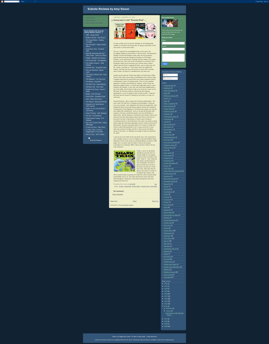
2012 (166, 306)
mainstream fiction (169, 181)
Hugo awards (168, 153)
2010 (166, 321)
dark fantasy (167, 127)
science (166, 228)
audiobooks (167, 88)
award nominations (169, 90)
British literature (168, 106)
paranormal (128, 186)
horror (165, 150)
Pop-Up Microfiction (170, 220)
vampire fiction (168, 262)
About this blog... (91, 20)
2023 (166, 283)
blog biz (166, 98)
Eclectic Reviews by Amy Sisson (108, 9)
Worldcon (166, 269)
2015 (166, 301)
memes (166, 186)
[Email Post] (155, 184)
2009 (166, 324)
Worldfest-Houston (169, 272)
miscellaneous (168, 192)
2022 (166, 286)
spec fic (166, 241)
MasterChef (167, 184)
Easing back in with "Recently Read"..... (130, 20)
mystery (121, 186)
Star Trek (166, 243)
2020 (166, 289)
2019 (166, 291)
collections (167, 114)
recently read (145, 186)
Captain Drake (168, 109)
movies (166, 194)
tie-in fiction (167, 256)
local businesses (169, 173)
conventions (167, 119)
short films (167, 236)
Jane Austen (167, 160)
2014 (166, 304)
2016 (166, 299)
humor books (168, 155)
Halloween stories (169, 145)
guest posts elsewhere (170, 142)
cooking (166, 122)
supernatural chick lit (170, 249)
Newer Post (113, 201)
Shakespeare (168, 233)
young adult (153, 186)
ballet (165, 93)
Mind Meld (167, 189)
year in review (168, 275)
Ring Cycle (167, 225)
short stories (167, 238)
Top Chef (166, 259)
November (169, 308)
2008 (166, 326)
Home (134, 201)
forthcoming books (169, 137)
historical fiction (168, 147)
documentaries (168, 129)
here (173, 34)
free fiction (167, 140)
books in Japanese (169, 103)
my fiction (167, 199)
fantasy (166, 132)
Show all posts (90, 17)
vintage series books (170, 264)
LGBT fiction (167, 168)
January (168, 311)
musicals (166, 197)
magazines (167, 176)
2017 (166, 296)
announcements (168, 85)
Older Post (155, 201)
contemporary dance (170, 116)
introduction (167, 158)
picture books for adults (171, 215)
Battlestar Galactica (170, 96)
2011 (166, 319)
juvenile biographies (170, 163)
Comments (168, 78)
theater (166, 254)
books (165, 101)
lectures (166, 166)
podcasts (166, 217)
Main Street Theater (170, 179)
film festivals (168, 135)
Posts (167, 75)
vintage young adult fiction (172, 267)
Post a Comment (118, 194)
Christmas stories (169, 111)
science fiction (168, 230)
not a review (167, 205)
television (167, 251)
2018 (166, 294)
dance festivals (168, 124)
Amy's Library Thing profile (94, 23)
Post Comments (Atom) (126, 205)
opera (165, 207)
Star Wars (167, 246)
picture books (136, 186)
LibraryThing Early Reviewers (173, 171)
